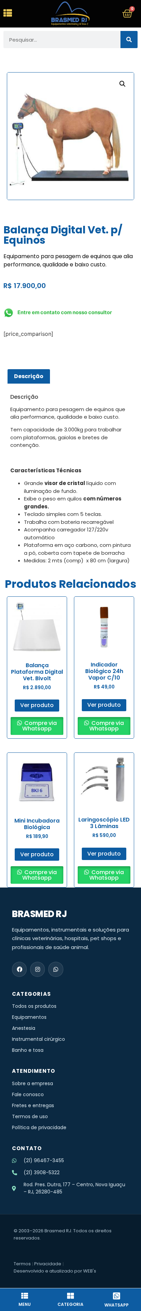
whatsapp (116, 1305)
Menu (24, 1304)
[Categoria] (70, 1295)
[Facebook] (19, 969)
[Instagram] (37, 969)
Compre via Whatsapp (39, 725)
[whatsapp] (116, 1296)
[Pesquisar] (129, 39)
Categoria (70, 1304)
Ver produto (37, 705)
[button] (122, 84)
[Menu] (24, 1295)
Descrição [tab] (28, 376)
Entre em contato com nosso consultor (64, 312)
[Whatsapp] (55, 969)
